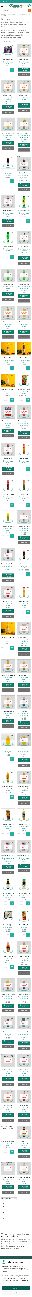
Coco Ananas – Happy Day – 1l (8, 994)
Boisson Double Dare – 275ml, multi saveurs (8, 564)
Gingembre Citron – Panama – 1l (8, 1177)
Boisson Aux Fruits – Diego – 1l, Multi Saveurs (8, 421)
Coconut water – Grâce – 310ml (24, 994)
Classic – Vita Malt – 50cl (24, 893)
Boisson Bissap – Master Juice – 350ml (8, 459)
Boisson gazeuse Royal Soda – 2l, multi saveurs (8, 601)
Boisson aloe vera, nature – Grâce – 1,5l (8, 284)
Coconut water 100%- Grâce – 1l (24, 1032)
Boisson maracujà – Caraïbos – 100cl (8, 675)
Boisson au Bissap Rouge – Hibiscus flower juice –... (24, 358)
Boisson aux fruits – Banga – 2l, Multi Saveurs (24, 389)
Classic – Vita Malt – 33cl (8, 893)
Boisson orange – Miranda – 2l (8, 711)
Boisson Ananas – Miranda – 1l (8, 322)
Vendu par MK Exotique (9, 136)
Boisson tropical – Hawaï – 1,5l (24, 824)
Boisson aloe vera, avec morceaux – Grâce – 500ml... (8, 247)
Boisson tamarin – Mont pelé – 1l (8, 824)
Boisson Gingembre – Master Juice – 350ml (24, 601)
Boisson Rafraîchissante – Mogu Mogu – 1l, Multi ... (24, 711)
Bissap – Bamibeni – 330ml (8, 211)
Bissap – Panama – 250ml (8, 171)
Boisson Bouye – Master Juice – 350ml (24, 459)
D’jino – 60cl (24, 1105)
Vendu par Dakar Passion (9, 361)
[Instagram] (4, 1)
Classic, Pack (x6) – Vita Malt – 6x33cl (8, 925)
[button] (29, 1262)
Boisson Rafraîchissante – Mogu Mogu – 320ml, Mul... (8, 749)
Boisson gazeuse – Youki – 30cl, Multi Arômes (24, 564)
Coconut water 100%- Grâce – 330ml (24, 1069)
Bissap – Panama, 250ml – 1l (24, 173)
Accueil (3, 14)
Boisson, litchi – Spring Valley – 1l (7, 856)
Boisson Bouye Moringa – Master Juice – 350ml (24, 495)
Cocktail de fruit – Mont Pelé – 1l (24, 925)
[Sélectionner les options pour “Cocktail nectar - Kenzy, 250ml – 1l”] (12, 967)
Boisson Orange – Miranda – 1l (24, 675)
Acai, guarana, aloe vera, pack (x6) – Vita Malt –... (8, 60)
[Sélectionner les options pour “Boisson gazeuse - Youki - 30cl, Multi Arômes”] (28, 574)
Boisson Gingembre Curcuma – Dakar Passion (8, 637)
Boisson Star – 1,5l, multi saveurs (8, 786)
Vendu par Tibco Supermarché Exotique (9, 99)
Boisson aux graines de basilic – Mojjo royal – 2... (24, 421)
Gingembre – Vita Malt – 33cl (24, 1141)
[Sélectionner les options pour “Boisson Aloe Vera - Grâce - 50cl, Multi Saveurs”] (28, 221)
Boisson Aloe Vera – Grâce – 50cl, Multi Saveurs (24, 211)
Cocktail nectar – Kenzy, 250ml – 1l (8, 956)
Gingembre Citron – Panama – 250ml (24, 1177)
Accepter (16, 1288)
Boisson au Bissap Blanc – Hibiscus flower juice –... (8, 358)
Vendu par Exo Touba (9, 63)
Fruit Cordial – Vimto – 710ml (8, 1141)
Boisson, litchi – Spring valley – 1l (23, 856)
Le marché (11, 14)
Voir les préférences (16, 1293)
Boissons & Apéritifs (23, 14)
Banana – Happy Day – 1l (24, 133)
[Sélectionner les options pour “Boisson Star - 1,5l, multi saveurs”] (12, 797)
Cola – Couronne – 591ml (8, 1105)
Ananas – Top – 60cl (8, 133)
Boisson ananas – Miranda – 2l (24, 322)
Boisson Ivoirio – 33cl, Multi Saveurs (24, 637)
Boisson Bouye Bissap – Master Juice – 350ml (8, 495)
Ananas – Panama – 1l (24, 59)
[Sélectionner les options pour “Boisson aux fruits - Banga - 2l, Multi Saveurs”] (28, 400)
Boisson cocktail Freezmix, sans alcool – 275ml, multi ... (24, 526)
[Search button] (29, 10)
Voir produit (24, 74)
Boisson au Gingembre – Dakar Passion (7, 389)
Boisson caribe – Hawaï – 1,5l (8, 526)
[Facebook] (2, 1)
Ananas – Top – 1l (8, 95)
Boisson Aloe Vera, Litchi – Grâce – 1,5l (24, 247)
